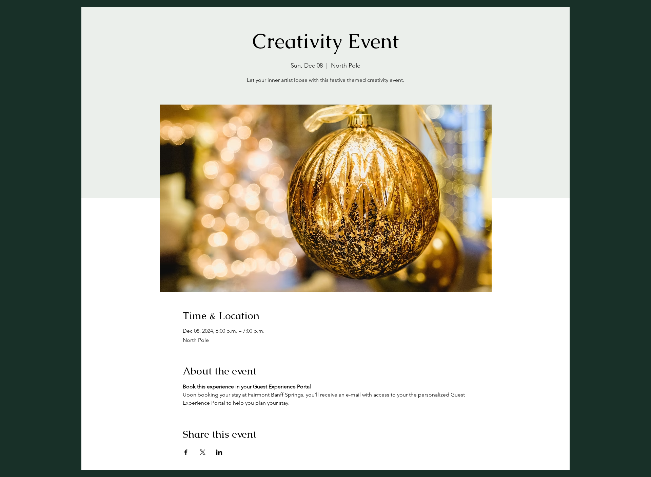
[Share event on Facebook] (186, 452)
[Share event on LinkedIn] (219, 452)
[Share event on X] (202, 452)
